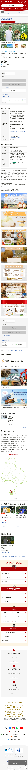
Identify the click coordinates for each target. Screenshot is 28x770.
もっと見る (23, 427)
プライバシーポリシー (9, 767)
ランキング (15, 8)
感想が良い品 (4, 581)
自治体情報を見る (14, 454)
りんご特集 (4, 616)
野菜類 (8, 350)
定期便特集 (17, 621)
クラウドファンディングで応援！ (8, 632)
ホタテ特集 (17, 616)
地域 (10, 8)
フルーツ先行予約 (5, 601)
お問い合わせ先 (5, 96)
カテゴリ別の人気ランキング (7, 573)
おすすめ (22, 8)
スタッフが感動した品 (6, 597)
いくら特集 (17, 612)
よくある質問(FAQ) (14, 677)
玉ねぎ (20, 350)
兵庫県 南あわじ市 (5, 552)
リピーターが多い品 (6, 577)
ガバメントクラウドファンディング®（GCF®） (15, 734)
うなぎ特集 (4, 612)
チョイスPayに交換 (6, 636)
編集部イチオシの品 (6, 593)
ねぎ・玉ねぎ (14, 350)
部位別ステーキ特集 (6, 621)
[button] (25, 6)
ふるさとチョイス (14, 731)
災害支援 (15, 736)
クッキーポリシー (20, 767)
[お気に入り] (25, 767)
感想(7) (4, 522)
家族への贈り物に (5, 640)
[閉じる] (25, 761)
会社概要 (3, 765)
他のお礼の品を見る (15, 137)
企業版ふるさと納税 (15, 739)
